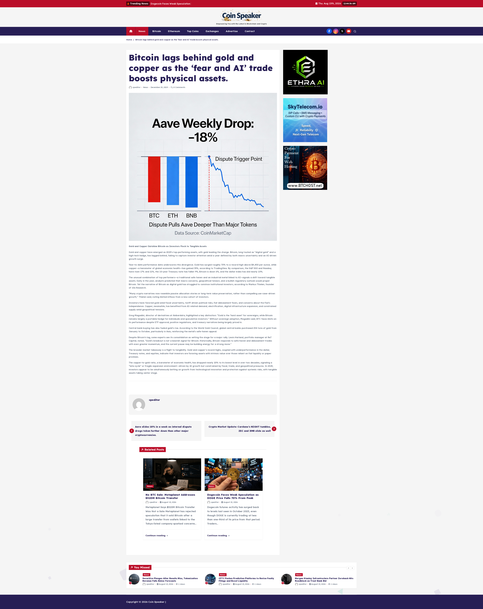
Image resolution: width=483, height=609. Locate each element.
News (141, 31)
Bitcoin (156, 31)
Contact (250, 31)
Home (129, 39)
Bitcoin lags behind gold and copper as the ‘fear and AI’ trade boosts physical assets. (177, 39)
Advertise (232, 31)
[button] (349, 568)
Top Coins (193, 31)
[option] (165, 579)
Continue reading (156, 535)
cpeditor (136, 87)
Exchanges (212, 31)
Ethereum (174, 31)
